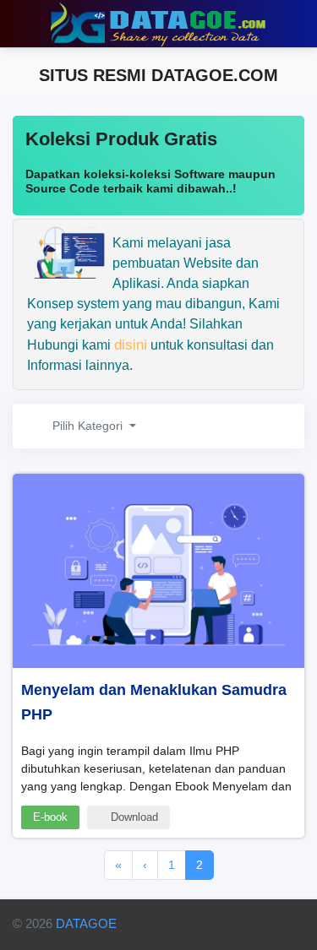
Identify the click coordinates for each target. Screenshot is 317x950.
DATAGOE (86, 923)
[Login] (297, 23)
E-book (50, 817)
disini (130, 345)
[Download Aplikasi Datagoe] (204, 926)
